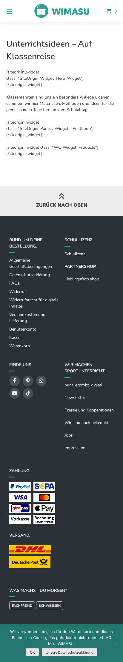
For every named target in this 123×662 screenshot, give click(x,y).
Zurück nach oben (61, 205)
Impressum (74, 448)
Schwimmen (50, 605)
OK (32, 652)
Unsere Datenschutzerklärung (69, 652)
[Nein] (116, 643)
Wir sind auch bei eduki (86, 423)
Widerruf (17, 291)
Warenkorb (19, 346)
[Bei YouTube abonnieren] (14, 393)
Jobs (68, 435)
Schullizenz (74, 254)
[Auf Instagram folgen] (41, 381)
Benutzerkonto (22, 329)
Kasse (14, 337)
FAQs (14, 283)
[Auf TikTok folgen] (28, 393)
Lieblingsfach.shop (81, 279)
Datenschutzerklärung (29, 275)
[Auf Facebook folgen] (14, 381)
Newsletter (74, 397)
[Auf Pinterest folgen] (28, 381)
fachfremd (22, 605)
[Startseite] (61, 11)
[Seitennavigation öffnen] (17, 11)
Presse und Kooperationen (89, 410)
